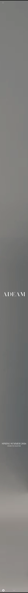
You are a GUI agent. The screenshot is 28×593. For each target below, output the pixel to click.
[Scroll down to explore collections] (14, 590)
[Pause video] (3, 590)
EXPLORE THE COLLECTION (14, 446)
